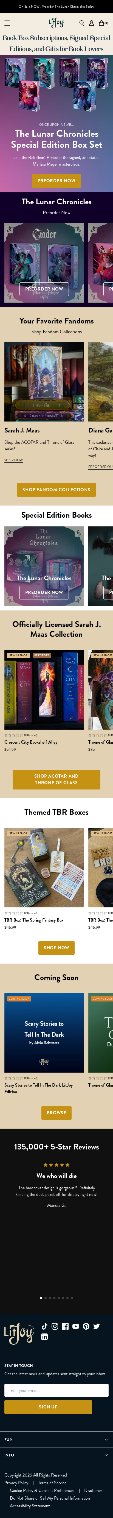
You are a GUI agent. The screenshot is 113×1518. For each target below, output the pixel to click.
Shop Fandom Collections (56, 490)
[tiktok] (44, 1326)
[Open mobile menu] (7, 23)
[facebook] (65, 1326)
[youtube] (75, 1326)
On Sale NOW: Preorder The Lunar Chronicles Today (56, 6)
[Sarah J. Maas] (44, 382)
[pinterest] (86, 1326)
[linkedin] (44, 1336)
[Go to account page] (91, 23)
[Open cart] (101, 23)
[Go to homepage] (56, 23)
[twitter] (96, 1326)
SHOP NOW (13, 460)
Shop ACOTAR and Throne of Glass (56, 779)
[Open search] (81, 23)
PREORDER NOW (56, 181)
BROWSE (56, 1113)
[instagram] (55, 1326)
